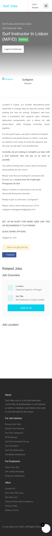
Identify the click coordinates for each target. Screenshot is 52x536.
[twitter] (10, 530)
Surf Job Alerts (11, 446)
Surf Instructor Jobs (12, 28)
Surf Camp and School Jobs (16, 24)
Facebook (10, 255)
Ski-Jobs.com (11, 497)
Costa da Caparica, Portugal (28, 289)
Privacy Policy (11, 506)
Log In (34, 4)
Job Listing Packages (14, 471)
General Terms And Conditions (19, 501)
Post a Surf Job (12, 467)
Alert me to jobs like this (17, 247)
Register (35, 8)
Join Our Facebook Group (17, 441)
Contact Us (10, 488)
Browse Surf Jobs (13, 424)
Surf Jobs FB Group (14, 493)
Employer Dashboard (14, 476)
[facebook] (5, 530)
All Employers (11, 437)
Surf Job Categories (14, 433)
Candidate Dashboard (15, 454)
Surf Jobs (10, 6)
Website (28, 83)
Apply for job (26, 308)
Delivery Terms (12, 510)
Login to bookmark (13, 49)
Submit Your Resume (14, 428)
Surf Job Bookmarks (14, 450)
